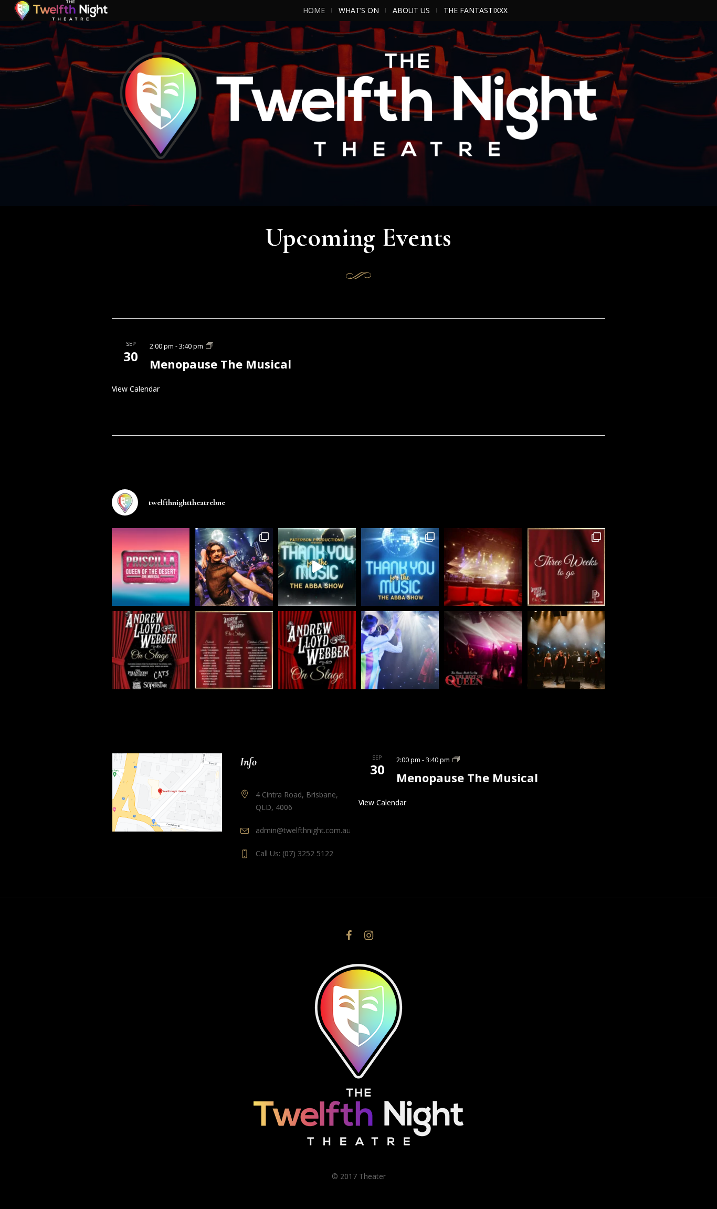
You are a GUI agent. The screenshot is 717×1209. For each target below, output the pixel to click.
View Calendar (136, 389)
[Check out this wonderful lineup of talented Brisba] (233, 650)
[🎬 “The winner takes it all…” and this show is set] (317, 567)
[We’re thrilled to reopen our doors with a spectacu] (317, 650)
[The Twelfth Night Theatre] (358, 1055)
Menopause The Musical (220, 364)
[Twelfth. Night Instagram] (368, 935)
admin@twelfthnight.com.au (303, 830)
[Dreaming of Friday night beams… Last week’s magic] (483, 567)
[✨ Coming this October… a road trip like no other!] (150, 567)
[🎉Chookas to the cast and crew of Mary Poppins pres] (400, 650)
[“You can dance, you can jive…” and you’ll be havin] (400, 567)
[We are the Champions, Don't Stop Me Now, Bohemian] (566, 650)
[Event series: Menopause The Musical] (209, 346)
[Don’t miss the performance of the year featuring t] (150, 650)
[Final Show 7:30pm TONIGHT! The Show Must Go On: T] (483, 650)
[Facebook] (348, 935)
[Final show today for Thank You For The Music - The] (233, 567)
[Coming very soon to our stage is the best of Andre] (566, 567)
